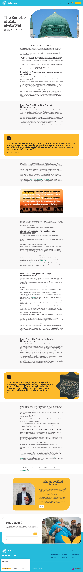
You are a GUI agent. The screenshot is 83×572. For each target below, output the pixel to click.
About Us (53, 557)
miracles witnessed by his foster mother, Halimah (39, 179)
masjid (33, 297)
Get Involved (75, 551)
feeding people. (43, 260)
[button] (29, 3)
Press (63, 551)
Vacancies (64, 554)
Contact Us (64, 557)
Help (73, 557)
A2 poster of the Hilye (34, 262)
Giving (53, 551)
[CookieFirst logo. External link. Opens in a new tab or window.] (2, 560)
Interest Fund (75, 554)
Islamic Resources (55, 554)
